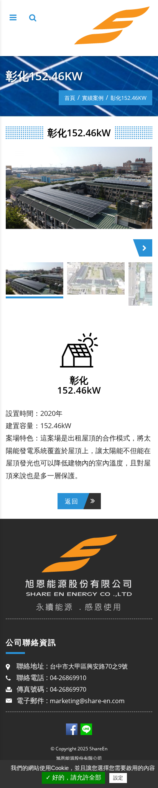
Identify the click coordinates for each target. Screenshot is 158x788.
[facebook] (71, 728)
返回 (72, 501)
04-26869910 (68, 678)
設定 (118, 778)
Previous (15, 248)
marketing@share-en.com (87, 701)
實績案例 (93, 97)
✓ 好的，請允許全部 (73, 777)
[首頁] (112, 27)
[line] (86, 728)
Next (147, 248)
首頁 (69, 97)
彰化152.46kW (128, 97)
